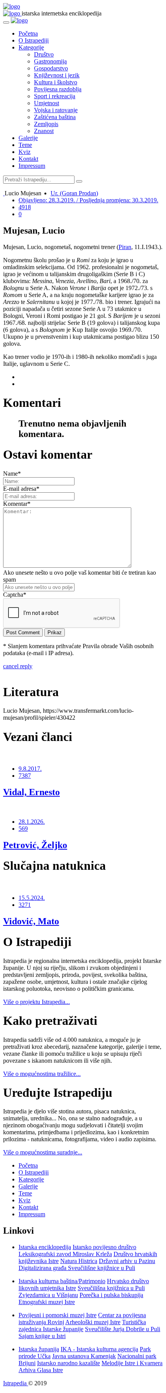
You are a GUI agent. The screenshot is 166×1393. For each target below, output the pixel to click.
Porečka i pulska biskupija (111, 1295)
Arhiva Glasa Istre (41, 1370)
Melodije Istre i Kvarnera (132, 1363)
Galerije (28, 138)
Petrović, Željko (35, 845)
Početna (28, 33)
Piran (125, 247)
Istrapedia (15, 1383)
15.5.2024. (32, 898)
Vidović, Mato (31, 921)
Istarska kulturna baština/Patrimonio (62, 1281)
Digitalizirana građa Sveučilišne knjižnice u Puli (77, 1268)
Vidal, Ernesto (31, 792)
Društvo (44, 54)
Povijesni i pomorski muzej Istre (58, 1315)
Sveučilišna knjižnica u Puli (111, 1288)
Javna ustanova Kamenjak (84, 1356)
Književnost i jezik (57, 75)
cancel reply (17, 666)
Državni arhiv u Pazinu (127, 1261)
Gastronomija (50, 61)
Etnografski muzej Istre (47, 1302)
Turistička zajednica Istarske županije (82, 1325)
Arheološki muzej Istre (92, 1322)
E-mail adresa (21, 488)
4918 (25, 207)
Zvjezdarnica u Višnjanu (48, 1295)
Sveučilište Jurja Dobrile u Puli (122, 1329)
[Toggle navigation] (6, 22)
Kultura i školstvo (55, 82)
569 (23, 828)
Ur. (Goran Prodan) (74, 193)
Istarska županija (39, 1349)
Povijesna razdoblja (57, 89)
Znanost (44, 131)
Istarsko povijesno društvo (104, 1247)
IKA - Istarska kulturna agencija (99, 1349)
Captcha (14, 594)
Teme (25, 145)
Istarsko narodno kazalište (68, 1363)
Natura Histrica (78, 1261)
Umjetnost (46, 103)
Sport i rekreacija (54, 96)
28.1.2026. (32, 821)
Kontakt (28, 158)
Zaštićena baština (55, 117)
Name (12, 473)
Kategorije (31, 47)
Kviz (24, 152)
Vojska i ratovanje (56, 110)
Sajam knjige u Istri (42, 1336)
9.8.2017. (30, 768)
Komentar (16, 503)
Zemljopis (46, 124)
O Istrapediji (34, 40)
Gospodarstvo (51, 68)
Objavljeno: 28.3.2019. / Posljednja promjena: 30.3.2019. (88, 200)
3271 (25, 904)
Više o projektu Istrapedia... (36, 1002)
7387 (25, 775)
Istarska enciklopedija (45, 1247)
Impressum (32, 165)
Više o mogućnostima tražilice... (42, 1073)
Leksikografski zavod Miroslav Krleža (65, 1254)
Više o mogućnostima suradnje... (42, 1152)
